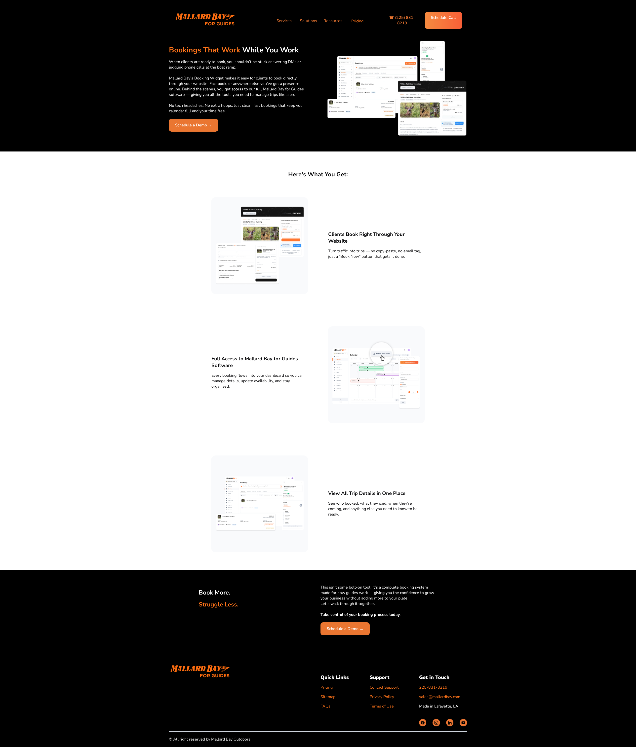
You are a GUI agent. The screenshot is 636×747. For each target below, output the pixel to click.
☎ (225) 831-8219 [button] (402, 20)
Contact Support (384, 687)
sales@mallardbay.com (439, 697)
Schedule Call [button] (443, 17)
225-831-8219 (433, 687)
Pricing (357, 21)
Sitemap (327, 697)
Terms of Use (382, 706)
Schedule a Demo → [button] (193, 125)
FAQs (325, 706)
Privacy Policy (382, 697)
